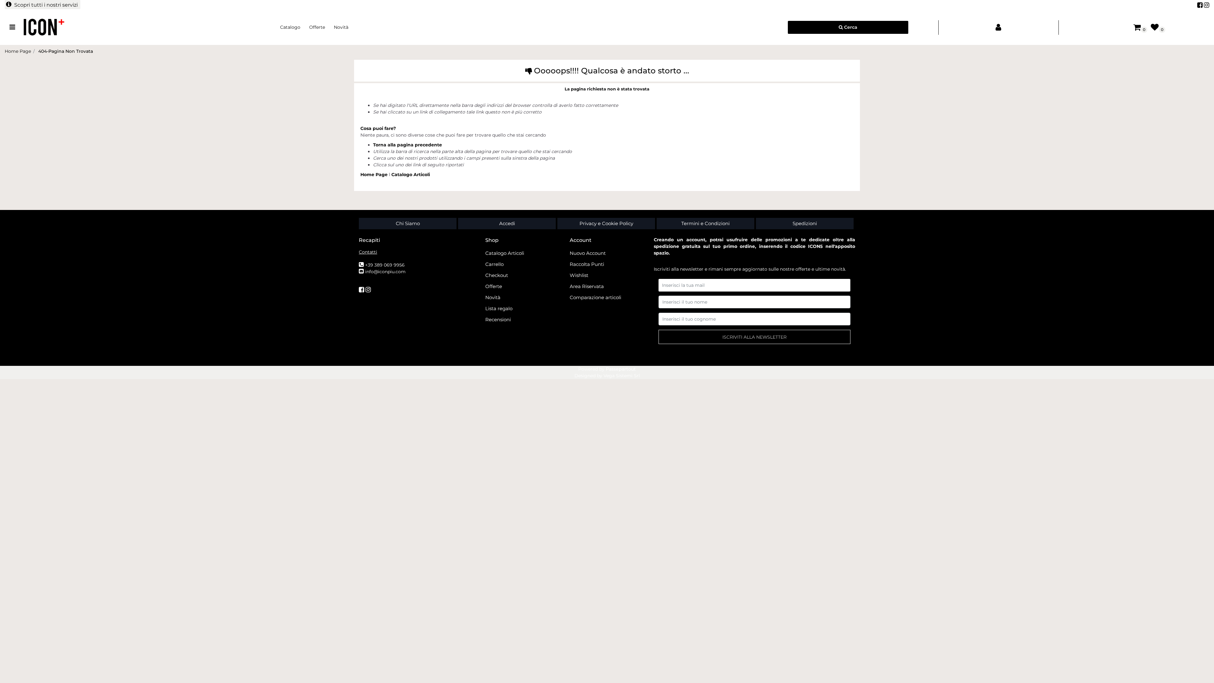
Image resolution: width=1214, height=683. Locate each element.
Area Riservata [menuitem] (587, 286)
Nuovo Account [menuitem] (588, 253)
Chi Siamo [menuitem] (408, 223)
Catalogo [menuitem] (290, 27)
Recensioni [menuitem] (498, 320)
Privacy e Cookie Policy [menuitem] (606, 223)
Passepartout (621, 369)
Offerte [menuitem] (317, 27)
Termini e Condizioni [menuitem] (705, 223)
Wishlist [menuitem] (579, 275)
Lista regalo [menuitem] (498, 308)
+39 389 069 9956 (385, 265)
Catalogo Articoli (410, 174)
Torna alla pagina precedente (407, 145)
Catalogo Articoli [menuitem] (504, 253)
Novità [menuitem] (341, 27)
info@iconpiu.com (385, 271)
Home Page (374, 174)
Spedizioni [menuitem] (805, 223)
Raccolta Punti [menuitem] (587, 264)
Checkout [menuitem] (496, 275)
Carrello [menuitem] (494, 264)
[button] (754, 337)
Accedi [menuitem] (507, 223)
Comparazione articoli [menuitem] (595, 297)
